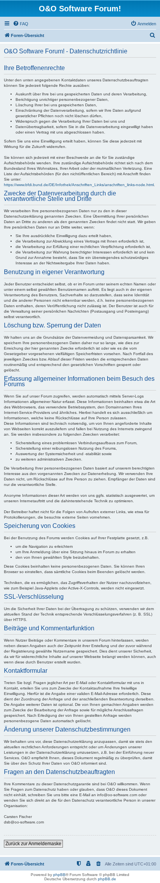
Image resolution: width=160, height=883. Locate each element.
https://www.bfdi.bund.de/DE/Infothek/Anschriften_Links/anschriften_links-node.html (79, 185)
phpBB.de (107, 879)
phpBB (59, 874)
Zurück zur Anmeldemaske (33, 843)
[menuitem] (20, 23)
